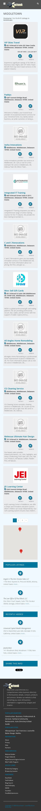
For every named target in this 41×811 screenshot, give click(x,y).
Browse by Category (11, 769)
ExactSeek (8, 778)
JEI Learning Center (13, 486)
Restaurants (9, 721)
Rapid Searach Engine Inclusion (15, 759)
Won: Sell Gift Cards (14, 290)
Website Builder (10, 754)
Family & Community (20, 719)
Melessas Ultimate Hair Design (19, 436)
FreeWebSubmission (11, 793)
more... (15, 584)
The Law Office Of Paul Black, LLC (15, 598)
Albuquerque (10, 731)
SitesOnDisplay (10, 785)
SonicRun (8, 791)
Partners (8, 748)
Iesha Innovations (13, 144)
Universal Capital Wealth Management (17, 628)
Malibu (18, 733)
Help (6, 745)
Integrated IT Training (14, 192)
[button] (4, 4)
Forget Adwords (10, 757)
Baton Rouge (10, 733)
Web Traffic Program (11, 762)
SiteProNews (9, 780)
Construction (10, 716)
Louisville (30, 731)
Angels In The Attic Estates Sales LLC (16, 579)
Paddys (7, 94)
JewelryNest (7, 648)
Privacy (7, 742)
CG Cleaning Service (14, 388)
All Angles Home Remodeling (18, 340)
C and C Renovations (14, 242)
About (7, 740)
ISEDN (7, 788)
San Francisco (21, 731)
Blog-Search (9, 783)
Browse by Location (11, 771)
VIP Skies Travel (12, 42)
